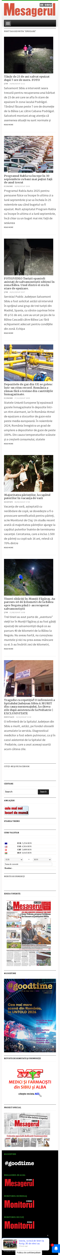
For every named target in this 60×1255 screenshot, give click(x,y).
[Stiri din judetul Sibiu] (29, 9)
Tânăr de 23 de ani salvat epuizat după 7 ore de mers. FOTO (27, 78)
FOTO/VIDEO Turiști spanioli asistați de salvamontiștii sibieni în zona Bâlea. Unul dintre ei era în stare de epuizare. (29, 283)
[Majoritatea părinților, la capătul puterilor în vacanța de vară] (28, 473)
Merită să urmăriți (14, 876)
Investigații (9, 717)
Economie (8, 186)
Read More (8, 124)
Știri (6, 83)
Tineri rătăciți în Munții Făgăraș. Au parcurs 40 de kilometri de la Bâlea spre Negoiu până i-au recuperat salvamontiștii (29, 603)
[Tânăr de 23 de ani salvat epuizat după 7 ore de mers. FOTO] (28, 55)
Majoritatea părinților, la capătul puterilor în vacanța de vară (27, 496)
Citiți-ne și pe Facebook (17, 766)
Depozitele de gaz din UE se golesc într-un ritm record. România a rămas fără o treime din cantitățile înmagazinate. (28, 389)
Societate (8, 502)
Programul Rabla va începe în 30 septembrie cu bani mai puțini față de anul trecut (28, 179)
